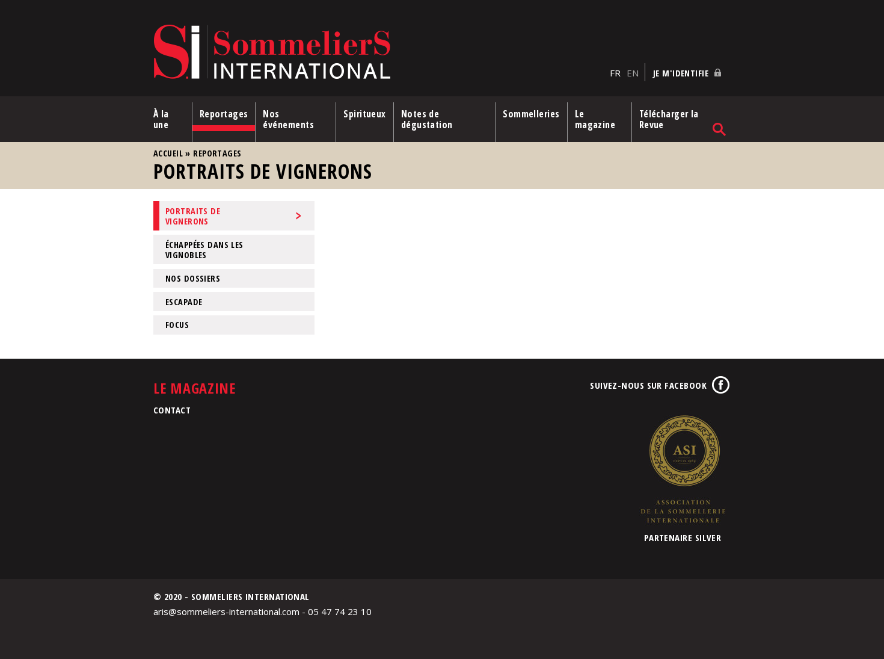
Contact (172, 410)
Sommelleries (531, 113)
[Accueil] (378, 52)
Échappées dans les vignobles (204, 250)
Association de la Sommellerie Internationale (682, 469)
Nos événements (288, 119)
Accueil (168, 153)
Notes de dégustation (427, 119)
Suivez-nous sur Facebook (648, 385)
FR (615, 73)
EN (633, 73)
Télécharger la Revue (669, 119)
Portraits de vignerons (192, 216)
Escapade (183, 302)
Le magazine (595, 119)
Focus (177, 324)
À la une (161, 119)
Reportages (224, 113)
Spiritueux (364, 113)
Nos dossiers (192, 278)
